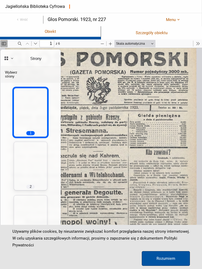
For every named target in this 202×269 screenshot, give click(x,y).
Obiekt (50, 31)
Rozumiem (165, 258)
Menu (171, 19)
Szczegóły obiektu (152, 32)
